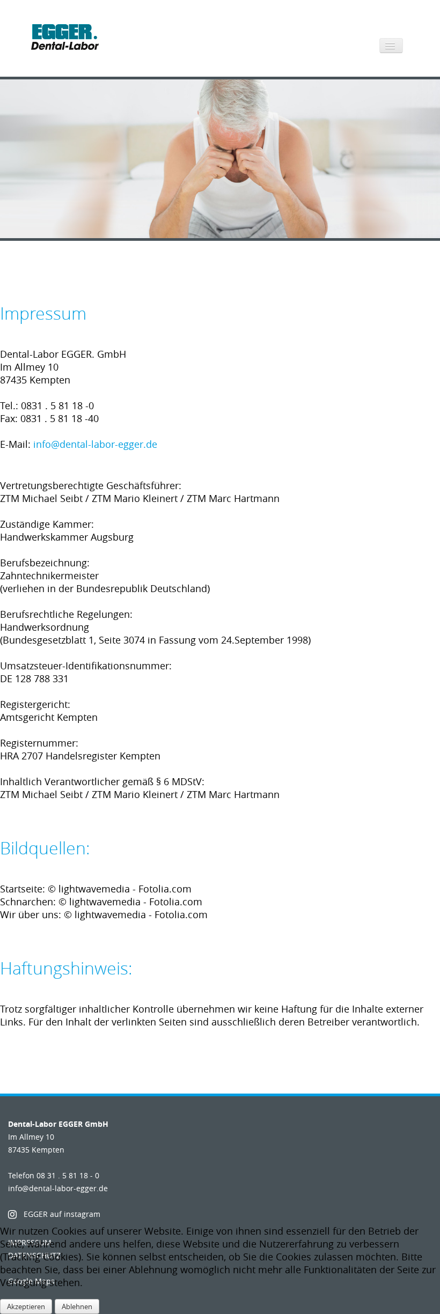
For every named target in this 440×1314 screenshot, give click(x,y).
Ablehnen (77, 1306)
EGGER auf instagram (62, 1214)
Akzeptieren (26, 1306)
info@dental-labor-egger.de (95, 444)
